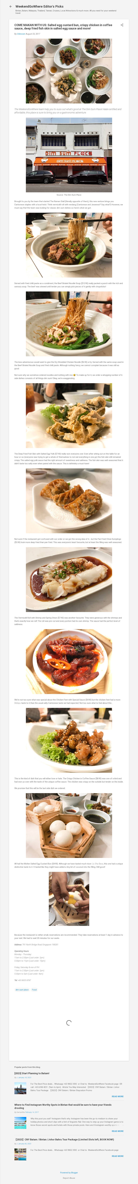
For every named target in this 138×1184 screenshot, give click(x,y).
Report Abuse (69, 1178)
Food (34, 990)
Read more (118, 1096)
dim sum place (22, 990)
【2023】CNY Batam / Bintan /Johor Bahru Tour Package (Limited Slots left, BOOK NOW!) (64, 1139)
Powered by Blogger (69, 1172)
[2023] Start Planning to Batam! (31, 1073)
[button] (122, 25)
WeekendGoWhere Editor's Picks (39, 6)
